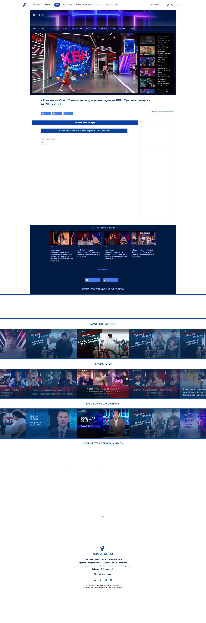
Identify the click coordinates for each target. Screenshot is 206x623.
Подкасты (67, 5)
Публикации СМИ (107, 569)
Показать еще (103, 269)
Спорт (99, 5)
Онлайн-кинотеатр (115, 559)
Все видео (123, 562)
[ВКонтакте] (46, 113)
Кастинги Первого (110, 562)
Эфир (38, 5)
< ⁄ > (66, 113)
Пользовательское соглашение (85, 566)
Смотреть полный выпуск (85, 123)
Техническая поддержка (123, 566)
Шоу (57, 5)
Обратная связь (105, 566)
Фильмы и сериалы (84, 5)
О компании (88, 559)
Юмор (43, 143)
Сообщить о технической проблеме (162, 112)
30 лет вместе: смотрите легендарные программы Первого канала (84, 131)
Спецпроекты (100, 559)
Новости (47, 5)
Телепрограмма (112, 5)
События (95, 569)
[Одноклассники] (57, 113)
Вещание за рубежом (105, 574)
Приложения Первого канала (90, 562)
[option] (156, 38)
